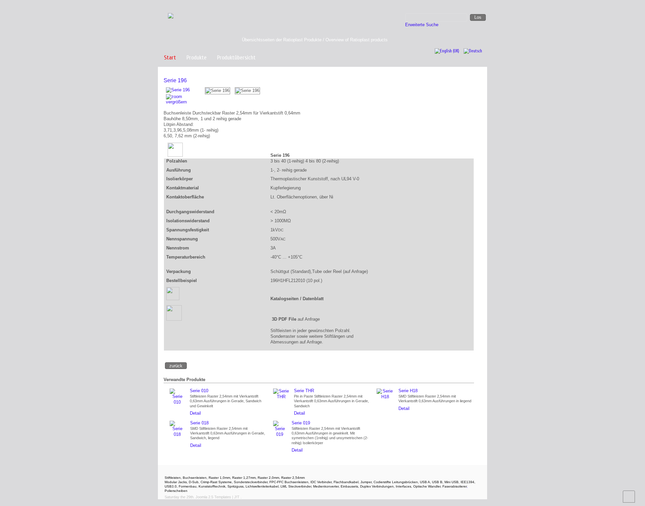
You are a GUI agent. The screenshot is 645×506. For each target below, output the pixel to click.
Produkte (196, 57)
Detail (195, 413)
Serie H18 (408, 390)
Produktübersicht (236, 57)
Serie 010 (199, 390)
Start (170, 57)
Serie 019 (301, 422)
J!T (237, 497)
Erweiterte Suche (421, 24)
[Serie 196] (217, 90)
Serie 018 (199, 422)
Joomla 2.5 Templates (213, 497)
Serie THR (304, 390)
